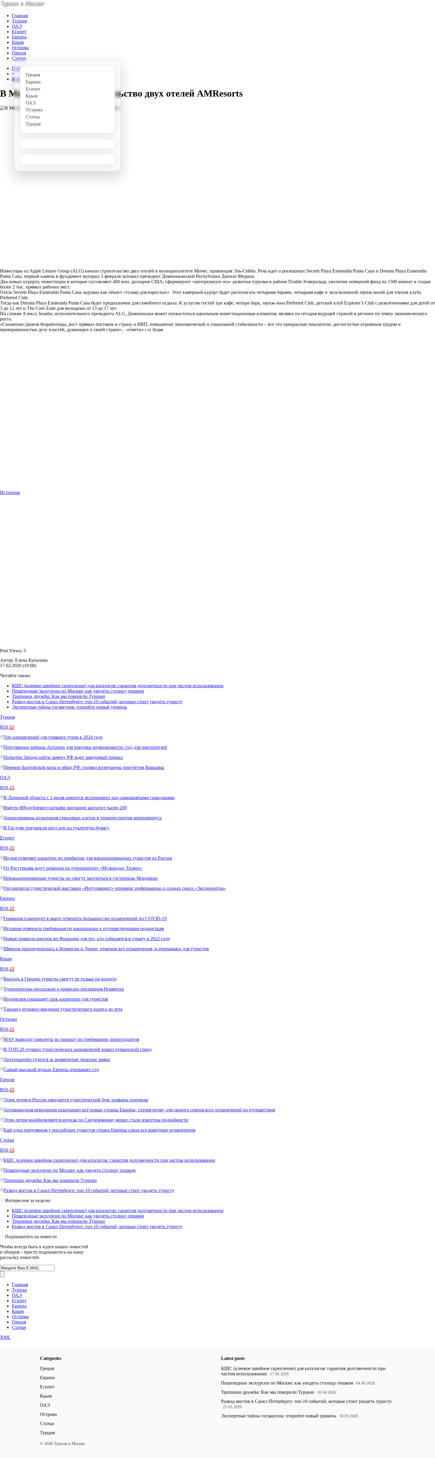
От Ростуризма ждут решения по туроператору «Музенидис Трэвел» (73, 868)
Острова (20, 47)
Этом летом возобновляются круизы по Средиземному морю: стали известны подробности (96, 1119)
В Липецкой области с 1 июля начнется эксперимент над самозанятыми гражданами (89, 797)
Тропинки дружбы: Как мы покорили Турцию (58, 696)
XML (5, 1337)
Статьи (19, 58)
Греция (19, 52)
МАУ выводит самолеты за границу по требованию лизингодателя (71, 1039)
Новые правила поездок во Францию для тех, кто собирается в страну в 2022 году (87, 938)
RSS (5, 727)
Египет (19, 31)
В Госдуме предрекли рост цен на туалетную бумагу (56, 827)
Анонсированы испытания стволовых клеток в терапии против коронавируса (83, 817)
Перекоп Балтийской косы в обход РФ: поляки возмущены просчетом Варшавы (84, 767)
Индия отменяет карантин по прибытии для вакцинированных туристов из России (88, 858)
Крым (18, 42)
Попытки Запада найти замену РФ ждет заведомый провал (63, 757)
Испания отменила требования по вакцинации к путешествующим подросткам (84, 928)
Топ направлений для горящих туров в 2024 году (53, 737)
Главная (20, 15)
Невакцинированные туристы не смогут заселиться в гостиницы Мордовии (81, 878)
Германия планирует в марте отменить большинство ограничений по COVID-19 (85, 918)
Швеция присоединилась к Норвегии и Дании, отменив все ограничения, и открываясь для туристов (106, 948)
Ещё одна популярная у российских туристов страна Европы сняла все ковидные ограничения (99, 1129)
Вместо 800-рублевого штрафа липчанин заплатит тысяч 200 (65, 807)
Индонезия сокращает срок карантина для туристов (56, 999)
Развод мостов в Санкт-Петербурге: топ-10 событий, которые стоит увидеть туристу (97, 701)
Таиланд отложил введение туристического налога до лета (63, 1009)
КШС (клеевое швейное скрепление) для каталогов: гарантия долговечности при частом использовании (117, 685)
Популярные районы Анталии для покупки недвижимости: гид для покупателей (85, 747)
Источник (10, 492)
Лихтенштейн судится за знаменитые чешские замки (57, 1059)
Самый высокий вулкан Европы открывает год (51, 1069)
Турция (19, 20)
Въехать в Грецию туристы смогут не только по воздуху (60, 978)
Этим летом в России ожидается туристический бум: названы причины (76, 1099)
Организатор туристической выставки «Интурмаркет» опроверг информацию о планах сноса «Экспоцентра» (115, 888)
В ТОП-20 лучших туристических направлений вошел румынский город (78, 1049)
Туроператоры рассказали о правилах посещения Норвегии (64, 988)
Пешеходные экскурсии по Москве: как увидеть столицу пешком (78, 690)
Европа (19, 36)
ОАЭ (17, 26)
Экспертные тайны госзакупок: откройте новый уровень (69, 706)
